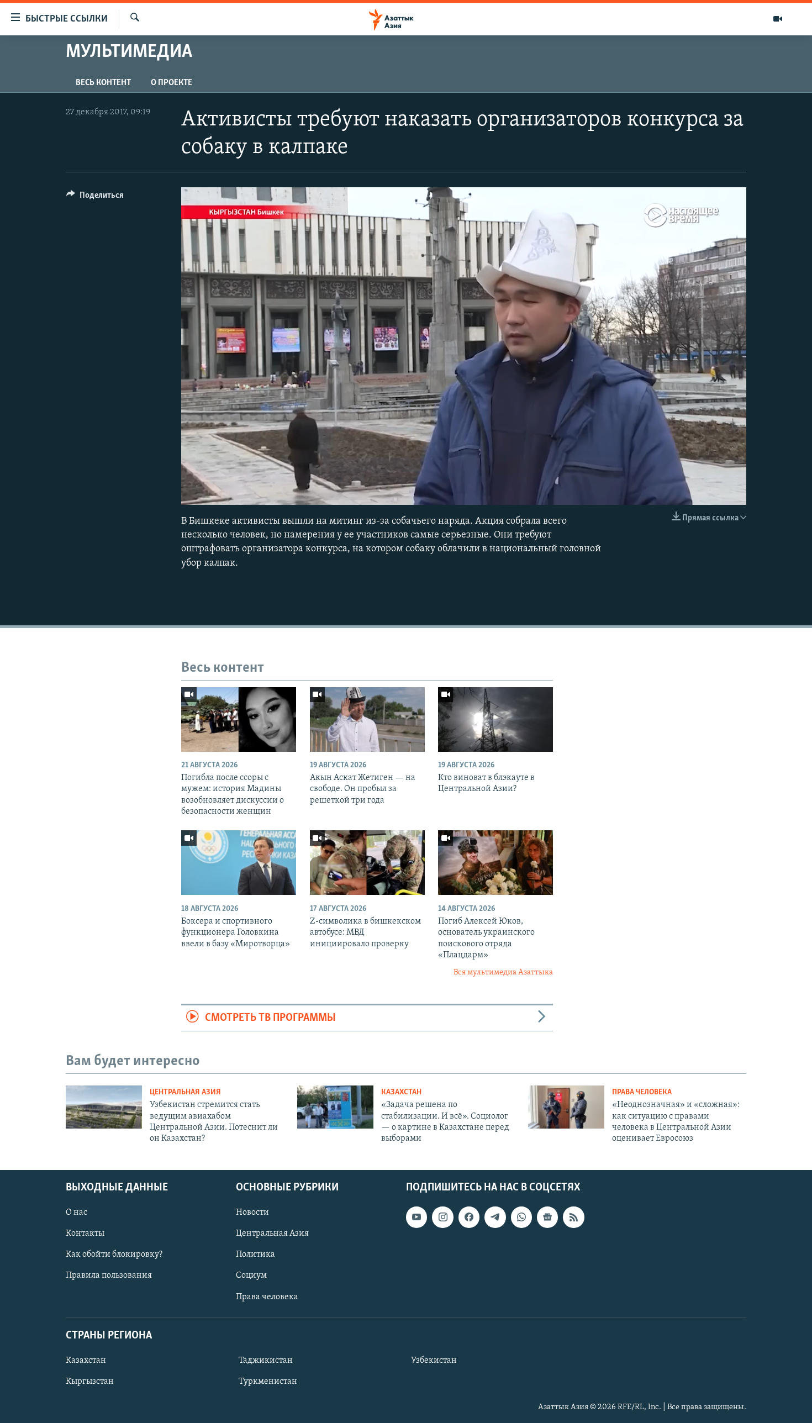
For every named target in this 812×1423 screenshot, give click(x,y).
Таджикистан (266, 1360)
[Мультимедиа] (777, 19)
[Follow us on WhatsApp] (521, 1216)
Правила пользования (109, 1275)
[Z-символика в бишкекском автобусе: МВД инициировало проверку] (367, 862)
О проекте (171, 82)
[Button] (95, 197)
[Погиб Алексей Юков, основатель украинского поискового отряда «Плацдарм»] (495, 862)
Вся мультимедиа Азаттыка (503, 972)
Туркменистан (268, 1381)
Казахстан (401, 1092)
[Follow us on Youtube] (416, 1216)
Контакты (85, 1233)
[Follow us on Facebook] (468, 1216)
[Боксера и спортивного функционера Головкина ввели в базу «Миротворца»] (238, 862)
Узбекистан (434, 1360)
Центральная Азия (185, 1092)
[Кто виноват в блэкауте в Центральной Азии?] (495, 719)
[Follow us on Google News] (547, 1216)
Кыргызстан (90, 1381)
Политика (255, 1254)
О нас (76, 1212)
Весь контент (103, 82)
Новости (252, 1212)
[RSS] (573, 1216)
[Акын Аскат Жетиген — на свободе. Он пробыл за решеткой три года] (367, 719)
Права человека (642, 1092)
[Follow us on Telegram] (494, 1216)
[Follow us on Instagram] (442, 1216)
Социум (251, 1275)
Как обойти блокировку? (114, 1254)
